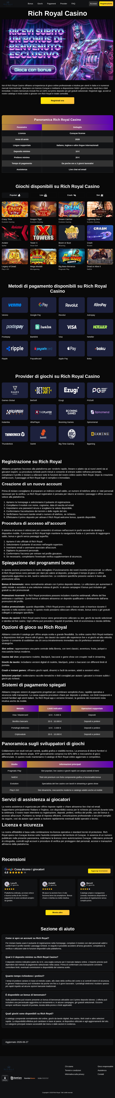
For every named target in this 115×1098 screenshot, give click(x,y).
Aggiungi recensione (99, 871)
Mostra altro (57, 912)
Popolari (13, 195)
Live (41, 195)
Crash (69, 195)
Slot (98, 195)
